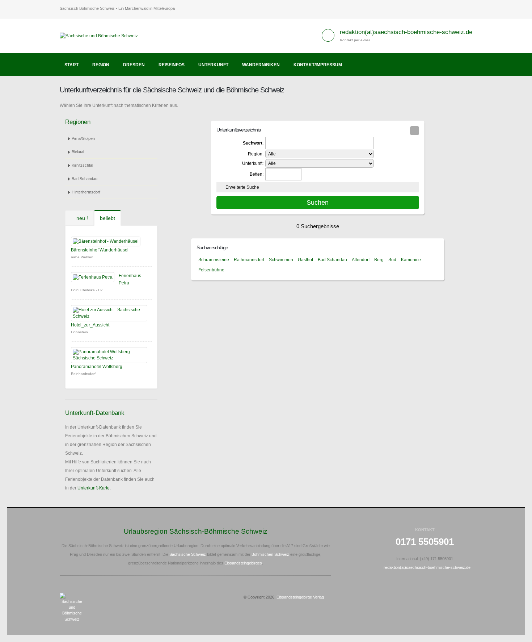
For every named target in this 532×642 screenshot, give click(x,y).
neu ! (81, 218)
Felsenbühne (211, 269)
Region (100, 64)
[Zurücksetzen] (414, 130)
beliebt (107, 218)
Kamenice (411, 259)
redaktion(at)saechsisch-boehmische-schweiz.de (406, 32)
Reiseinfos (172, 64)
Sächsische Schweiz (187, 554)
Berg (379, 259)
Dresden (134, 64)
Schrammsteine (213, 259)
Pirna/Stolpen (83, 138)
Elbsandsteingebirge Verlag (300, 597)
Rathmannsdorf (249, 259)
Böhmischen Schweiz (270, 554)
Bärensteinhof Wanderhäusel (99, 250)
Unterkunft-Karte (93, 488)
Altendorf (361, 259)
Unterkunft (213, 64)
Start (71, 64)
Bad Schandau (84, 178)
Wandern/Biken (261, 64)
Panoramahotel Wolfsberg (96, 366)
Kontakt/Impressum (318, 64)
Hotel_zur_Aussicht (90, 325)
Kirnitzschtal (82, 165)
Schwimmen (281, 259)
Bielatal (78, 152)
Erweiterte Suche (242, 187)
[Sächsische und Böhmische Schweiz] (101, 35)
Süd (392, 259)
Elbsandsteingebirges (243, 563)
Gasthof (305, 259)
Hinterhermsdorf (86, 192)
